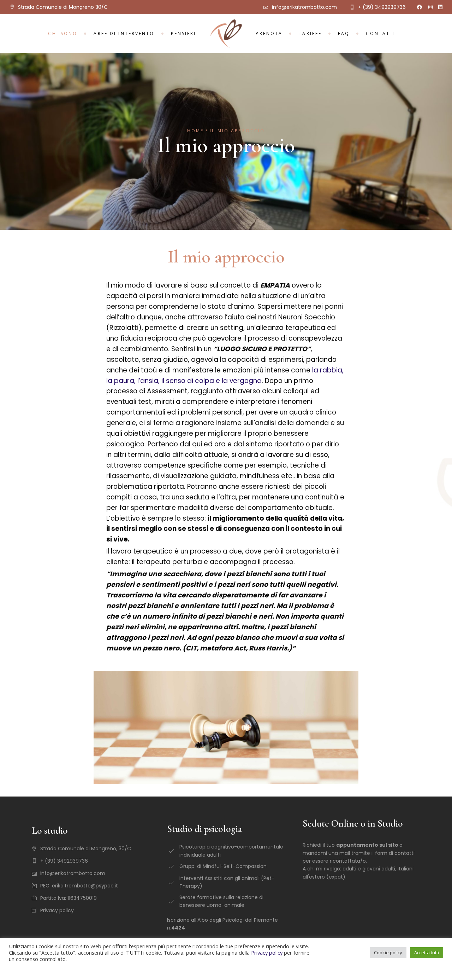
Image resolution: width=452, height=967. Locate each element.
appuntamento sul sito (367, 845)
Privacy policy (266, 952)
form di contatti (395, 853)
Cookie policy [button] (388, 952)
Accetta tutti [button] (426, 952)
